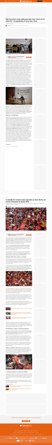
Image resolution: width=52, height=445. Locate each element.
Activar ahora (28, 57)
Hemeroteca (36, 432)
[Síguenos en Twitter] (11, 1)
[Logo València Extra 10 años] (26, 426)
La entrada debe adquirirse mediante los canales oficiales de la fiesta (17, 288)
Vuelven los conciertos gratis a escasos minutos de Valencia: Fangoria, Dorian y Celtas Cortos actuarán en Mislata (20, 386)
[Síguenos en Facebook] (10, 1)
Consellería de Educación (15, 146)
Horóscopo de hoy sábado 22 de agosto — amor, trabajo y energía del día (21, 309)
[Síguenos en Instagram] (12, 1)
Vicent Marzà (8, 146)
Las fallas (15, 432)
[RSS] (13, 1)
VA (14, 1)
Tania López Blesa (9, 206)
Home (6, 196)
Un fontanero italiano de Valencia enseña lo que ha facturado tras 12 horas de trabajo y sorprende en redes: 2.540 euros (21, 318)
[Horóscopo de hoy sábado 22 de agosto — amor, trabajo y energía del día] (8, 308)
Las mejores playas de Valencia (30, 432)
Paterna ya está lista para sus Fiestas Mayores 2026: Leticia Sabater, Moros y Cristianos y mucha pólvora (20, 389)
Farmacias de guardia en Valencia (21, 432)
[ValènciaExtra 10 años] (26, 1)
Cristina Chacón (9, 25)
